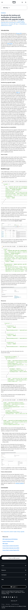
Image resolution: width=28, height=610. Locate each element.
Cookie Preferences (15, 604)
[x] (2, 597)
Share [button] (16, 24)
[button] (6, 8)
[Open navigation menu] (2, 2)
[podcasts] (14, 597)
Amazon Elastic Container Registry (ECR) (11, 550)
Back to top (13, 600)
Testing (18, 531)
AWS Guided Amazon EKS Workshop (10, 539)
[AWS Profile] (25, 2)
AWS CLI (18, 92)
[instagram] (8, 597)
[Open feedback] (26, 305)
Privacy (3, 604)
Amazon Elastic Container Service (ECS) (11, 545)
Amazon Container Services (8, 541)
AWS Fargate (10, 43)
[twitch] (10, 597)
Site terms (8, 604)
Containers (3, 12)
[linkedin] (6, 597)
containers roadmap (19, 483)
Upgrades (22, 531)
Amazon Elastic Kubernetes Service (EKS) (11, 547)
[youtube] (12, 597)
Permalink (11, 24)
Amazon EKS (19, 33)
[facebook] (4, 597)
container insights (13, 531)
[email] (16, 597)
